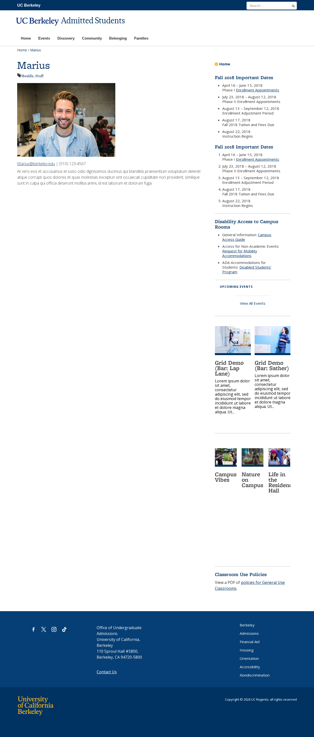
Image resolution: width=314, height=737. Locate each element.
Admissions (249, 633)
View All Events (252, 303)
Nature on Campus (252, 479)
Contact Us (107, 672)
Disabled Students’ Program (246, 269)
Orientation (249, 658)
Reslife (27, 76)
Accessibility (250, 666)
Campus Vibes (225, 477)
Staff (39, 76)
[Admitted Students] (71, 28)
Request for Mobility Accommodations (239, 253)
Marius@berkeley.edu (36, 163)
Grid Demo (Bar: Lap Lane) (229, 368)
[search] (293, 6)
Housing (247, 650)
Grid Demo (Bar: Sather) (272, 365)
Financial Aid (250, 641)
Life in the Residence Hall (281, 482)
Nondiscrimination (255, 675)
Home (22, 50)
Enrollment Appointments (257, 89)
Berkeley (247, 624)
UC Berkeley (28, 5)
